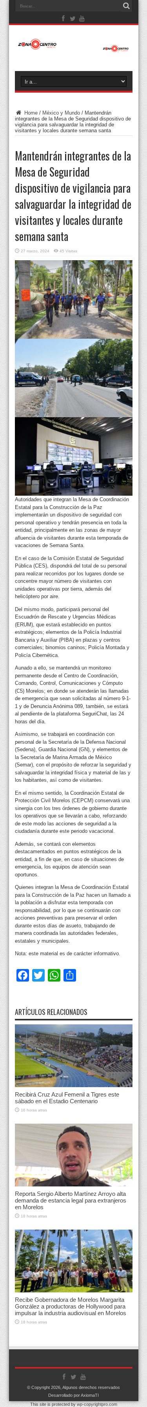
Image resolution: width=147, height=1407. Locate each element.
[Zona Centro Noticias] (73, 48)
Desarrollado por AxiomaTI (73, 1395)
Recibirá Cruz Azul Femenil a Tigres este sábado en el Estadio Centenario (67, 1097)
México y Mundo (61, 113)
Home (30, 113)
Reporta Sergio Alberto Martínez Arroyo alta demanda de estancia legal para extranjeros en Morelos (70, 1200)
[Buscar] (126, 6)
